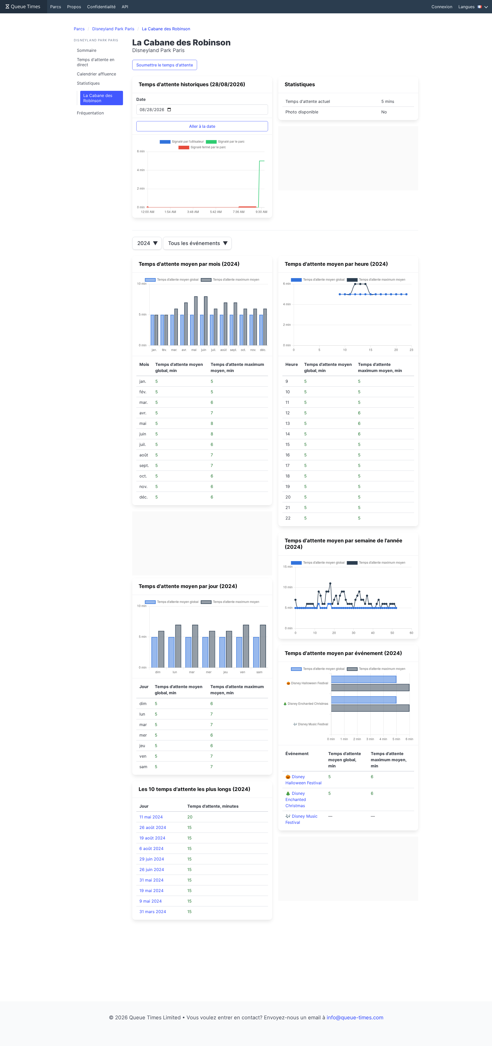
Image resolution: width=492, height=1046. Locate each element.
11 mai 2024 (151, 816)
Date (141, 99)
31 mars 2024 (152, 911)
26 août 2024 (152, 827)
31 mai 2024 (151, 880)
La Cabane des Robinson (97, 98)
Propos (74, 6)
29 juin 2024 (151, 859)
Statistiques (88, 83)
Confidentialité (101, 6)
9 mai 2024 (150, 901)
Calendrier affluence (96, 73)
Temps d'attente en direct (95, 62)
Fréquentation (90, 112)
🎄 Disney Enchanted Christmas (295, 799)
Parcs (55, 6)
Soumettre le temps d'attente (164, 64)
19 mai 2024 (151, 890)
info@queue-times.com (355, 1017)
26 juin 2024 (151, 869)
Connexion (442, 6)
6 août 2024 (151, 848)
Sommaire (86, 50)
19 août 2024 (152, 837)
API (125, 6)
